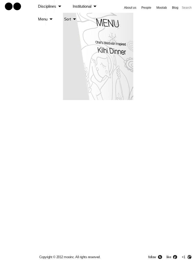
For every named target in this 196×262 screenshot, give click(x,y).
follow (152, 257)
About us (130, 7)
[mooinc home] (13, 11)
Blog (175, 7)
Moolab (161, 7)
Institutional (82, 6)
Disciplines (47, 6)
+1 (183, 257)
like (168, 257)
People (146, 7)
